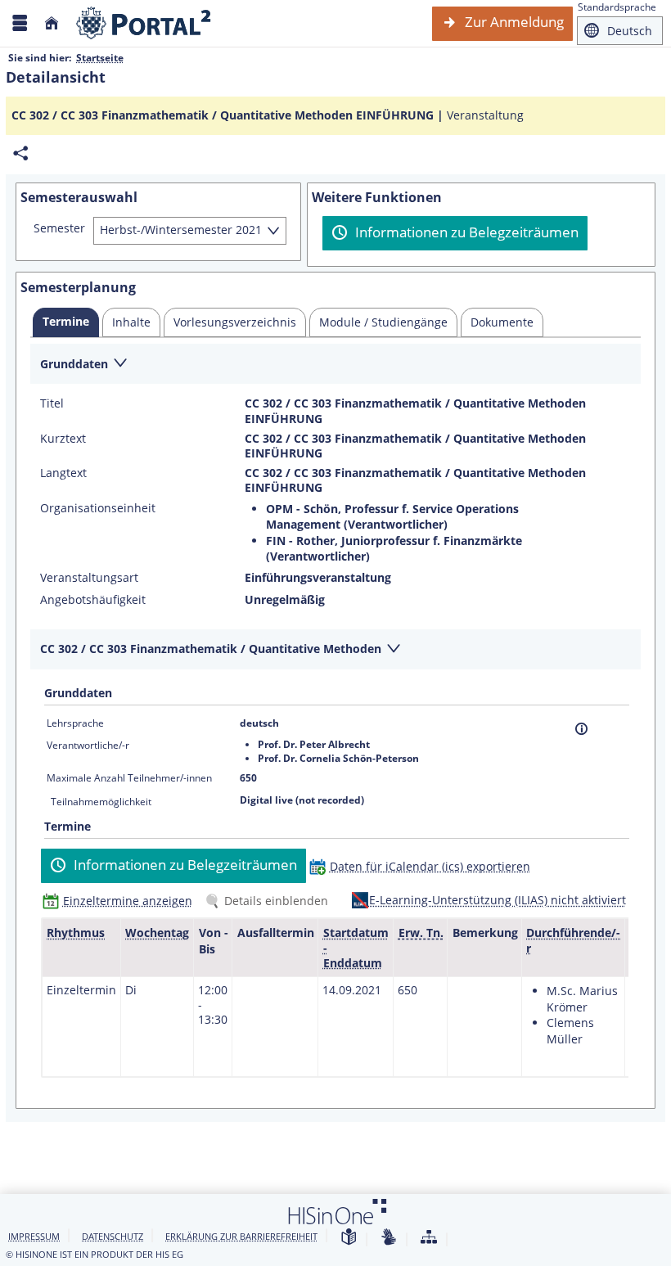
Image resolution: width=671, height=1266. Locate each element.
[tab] (66, 322)
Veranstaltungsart (89, 577)
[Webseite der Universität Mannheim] (144, 23)
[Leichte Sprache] (348, 1237)
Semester (59, 228)
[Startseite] (51, 23)
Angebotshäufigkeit (93, 599)
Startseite (100, 58)
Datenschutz (112, 1236)
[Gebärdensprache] (388, 1237)
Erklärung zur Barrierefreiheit (241, 1236)
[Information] (581, 729)
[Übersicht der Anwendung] (428, 1237)
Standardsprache (617, 7)
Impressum (34, 1236)
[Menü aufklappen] (19, 23)
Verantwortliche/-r (88, 745)
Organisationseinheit (97, 508)
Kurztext (63, 438)
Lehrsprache (75, 723)
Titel (52, 403)
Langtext (63, 473)
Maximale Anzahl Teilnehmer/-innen (129, 778)
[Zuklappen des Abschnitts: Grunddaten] (335, 364)
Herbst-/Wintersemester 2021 (181, 229)
